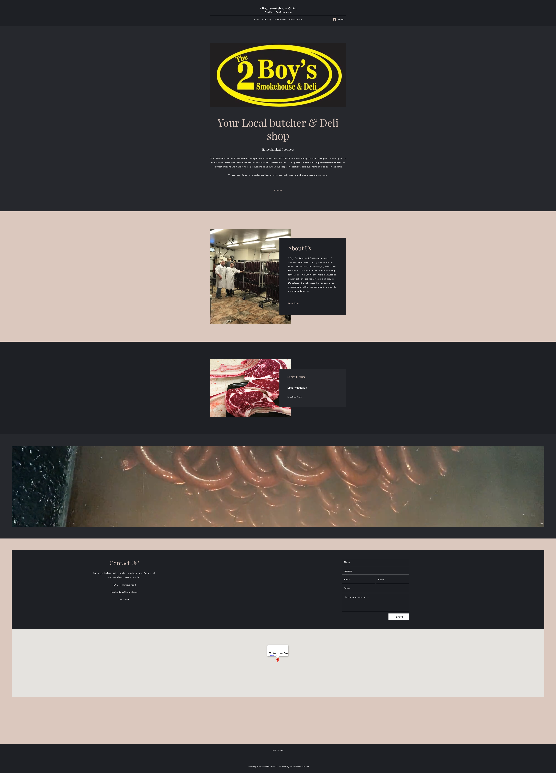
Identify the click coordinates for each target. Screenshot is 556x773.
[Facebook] (278, 757)
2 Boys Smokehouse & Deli (278, 8)
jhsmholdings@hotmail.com (124, 592)
